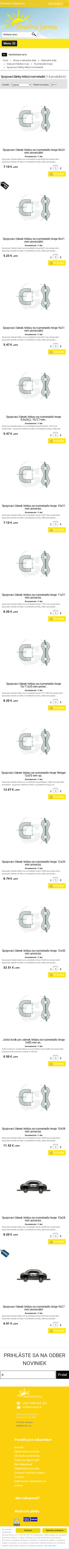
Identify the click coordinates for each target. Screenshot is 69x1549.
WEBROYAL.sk (23, 1425)
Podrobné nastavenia (54, 1530)
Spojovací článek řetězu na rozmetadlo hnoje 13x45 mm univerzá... (33, 952)
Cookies (19, 1477)
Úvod (5, 60)
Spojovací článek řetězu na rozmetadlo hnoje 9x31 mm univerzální (34, 329)
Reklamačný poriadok (27, 1451)
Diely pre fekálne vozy (18, 64)
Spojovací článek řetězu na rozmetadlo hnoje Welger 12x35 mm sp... (33, 774)
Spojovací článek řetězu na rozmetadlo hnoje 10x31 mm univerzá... (33, 507)
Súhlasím (28, 1530)
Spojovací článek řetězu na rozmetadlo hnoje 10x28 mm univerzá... (33, 1219)
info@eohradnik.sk (32, 1407)
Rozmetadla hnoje (43, 64)
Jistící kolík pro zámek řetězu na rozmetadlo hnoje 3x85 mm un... (34, 1041)
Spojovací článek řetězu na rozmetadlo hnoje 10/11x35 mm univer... (33, 685)
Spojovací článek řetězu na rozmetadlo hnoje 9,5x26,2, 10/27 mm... (33, 418)
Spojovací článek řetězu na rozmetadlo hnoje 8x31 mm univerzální (34, 240)
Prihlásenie (5, 3)
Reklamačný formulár (27, 1468)
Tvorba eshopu (24, 1422)
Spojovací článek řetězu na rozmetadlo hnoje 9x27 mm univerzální (34, 1308)
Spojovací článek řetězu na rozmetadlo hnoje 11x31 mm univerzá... (33, 596)
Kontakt (19, 1447)
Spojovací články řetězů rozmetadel (25, 67)
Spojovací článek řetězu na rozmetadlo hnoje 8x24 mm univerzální (34, 151)
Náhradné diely (48, 60)
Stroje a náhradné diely (24, 60)
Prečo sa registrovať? (27, 1460)
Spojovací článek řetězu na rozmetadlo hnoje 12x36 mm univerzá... (33, 863)
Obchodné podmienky (27, 1455)
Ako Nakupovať (23, 1464)
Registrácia (19, 3)
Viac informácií (50, 1546)
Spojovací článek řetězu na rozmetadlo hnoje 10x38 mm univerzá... (33, 1130)
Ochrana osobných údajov (30, 1472)
